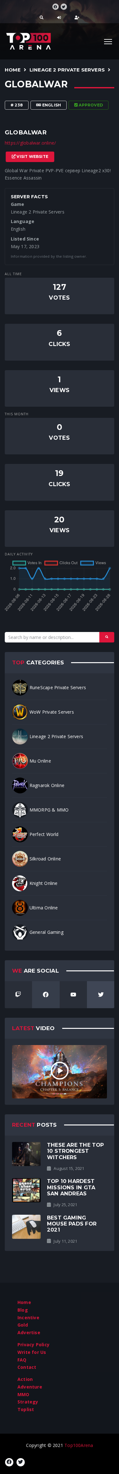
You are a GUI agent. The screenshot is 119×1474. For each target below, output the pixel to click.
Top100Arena (78, 1445)
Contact (26, 1367)
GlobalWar (36, 84)
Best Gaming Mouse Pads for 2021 (71, 1223)
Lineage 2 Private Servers (67, 70)
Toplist (25, 1409)
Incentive (28, 1317)
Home (13, 70)
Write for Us (31, 1352)
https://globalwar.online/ (30, 143)
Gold (22, 1325)
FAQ (22, 1360)
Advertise (28, 1332)
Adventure (29, 1387)
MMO (23, 1394)
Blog (22, 1310)
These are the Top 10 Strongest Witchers (75, 1151)
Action (25, 1379)
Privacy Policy (33, 1345)
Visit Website (32, 156)
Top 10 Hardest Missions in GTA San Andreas (71, 1187)
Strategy (27, 1402)
